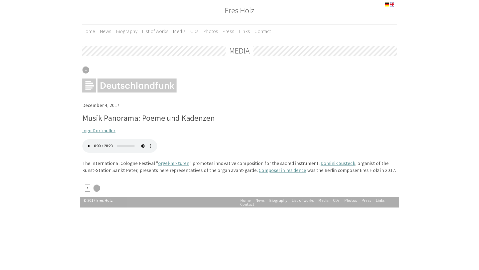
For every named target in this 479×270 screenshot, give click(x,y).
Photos (210, 31)
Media (179, 31)
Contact (262, 31)
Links (244, 31)
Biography (126, 31)
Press (228, 31)
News (105, 31)
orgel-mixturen (173, 163)
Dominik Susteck (338, 163)
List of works (155, 31)
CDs (194, 31)
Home (88, 31)
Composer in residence (282, 170)
